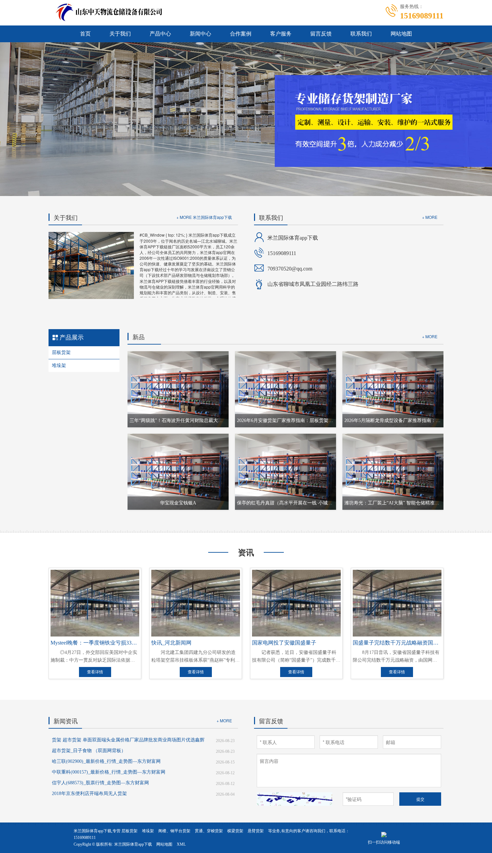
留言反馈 (321, 34)
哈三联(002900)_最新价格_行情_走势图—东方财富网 (106, 761)
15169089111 (85, 837)
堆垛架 (59, 365)
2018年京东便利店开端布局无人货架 (89, 793)
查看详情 (95, 672)
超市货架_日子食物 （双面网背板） (89, 750)
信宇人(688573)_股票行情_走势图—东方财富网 (100, 782)
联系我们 (361, 34)
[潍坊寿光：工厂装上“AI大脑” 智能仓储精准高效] (392, 471)
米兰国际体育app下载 (133, 844)
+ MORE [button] (429, 217)
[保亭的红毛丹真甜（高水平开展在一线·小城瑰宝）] (285, 471)
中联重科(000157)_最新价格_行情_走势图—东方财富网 (108, 772)
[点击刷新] (295, 799)
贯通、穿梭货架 (209, 831)
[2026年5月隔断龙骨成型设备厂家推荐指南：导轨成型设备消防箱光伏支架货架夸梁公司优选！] (392, 389)
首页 (85, 34)
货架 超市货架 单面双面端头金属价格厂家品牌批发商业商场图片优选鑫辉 (128, 739)
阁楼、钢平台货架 (174, 831)
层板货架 (61, 352)
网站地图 (401, 34)
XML (181, 844)
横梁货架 (235, 831)
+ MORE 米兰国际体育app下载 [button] (204, 217)
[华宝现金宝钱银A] (178, 471)
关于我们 (120, 34)
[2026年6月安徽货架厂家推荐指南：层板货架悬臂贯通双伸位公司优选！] (285, 389)
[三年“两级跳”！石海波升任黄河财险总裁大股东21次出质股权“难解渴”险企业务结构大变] (178, 389)
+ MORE (429, 336)
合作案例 (240, 34)
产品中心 (160, 34)
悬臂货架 (256, 831)
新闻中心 (200, 34)
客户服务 (281, 34)
